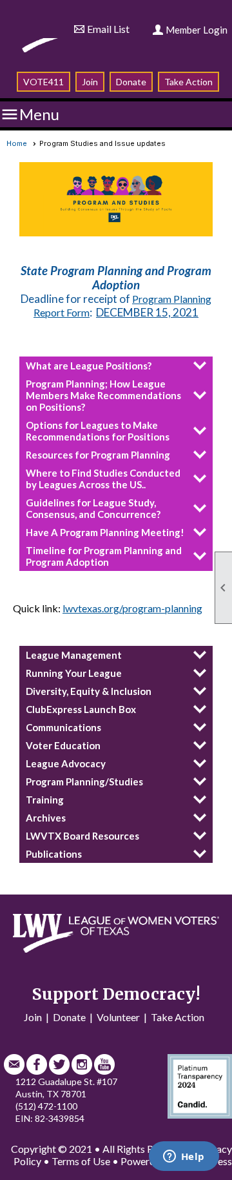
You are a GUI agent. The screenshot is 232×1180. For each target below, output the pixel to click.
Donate (131, 81)
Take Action (188, 81)
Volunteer (118, 1017)
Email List (108, 29)
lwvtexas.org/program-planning (132, 608)
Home (16, 143)
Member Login (196, 30)
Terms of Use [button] (81, 1161)
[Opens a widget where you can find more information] (183, 1157)
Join (90, 81)
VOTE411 (43, 81)
